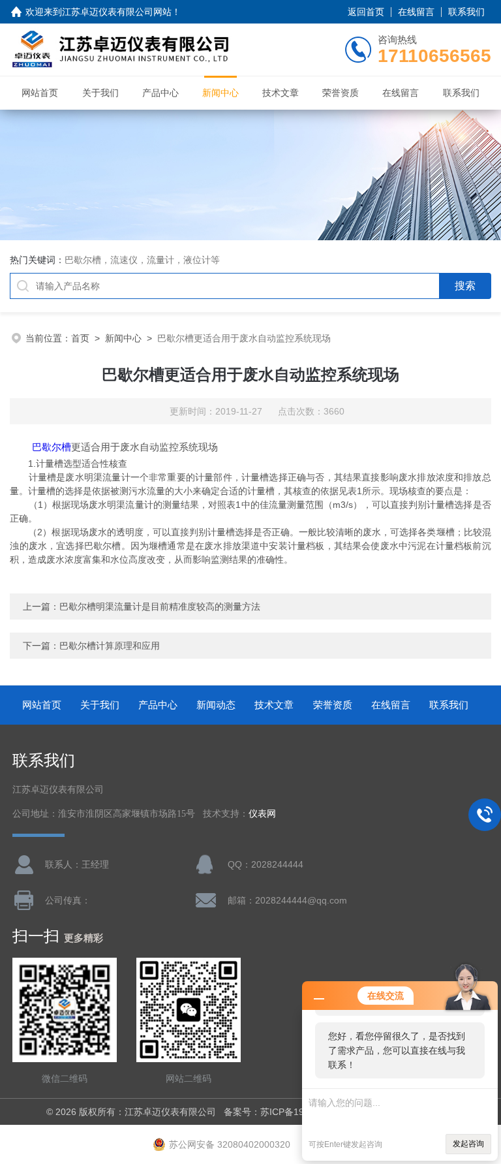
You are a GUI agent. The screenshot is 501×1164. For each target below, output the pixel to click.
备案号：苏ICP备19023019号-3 (288, 1112)
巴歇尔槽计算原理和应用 (109, 645)
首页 (80, 338)
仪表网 (262, 814)
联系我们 (466, 12)
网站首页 (40, 92)
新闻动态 (215, 704)
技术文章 (280, 92)
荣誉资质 (340, 92)
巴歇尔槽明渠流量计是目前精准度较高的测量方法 (159, 606)
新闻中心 (220, 92)
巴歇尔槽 (51, 446)
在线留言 (416, 12)
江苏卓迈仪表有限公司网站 (117, 12)
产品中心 (160, 92)
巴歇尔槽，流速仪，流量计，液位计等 (142, 260)
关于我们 (100, 92)
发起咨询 (468, 1143)
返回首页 (366, 12)
